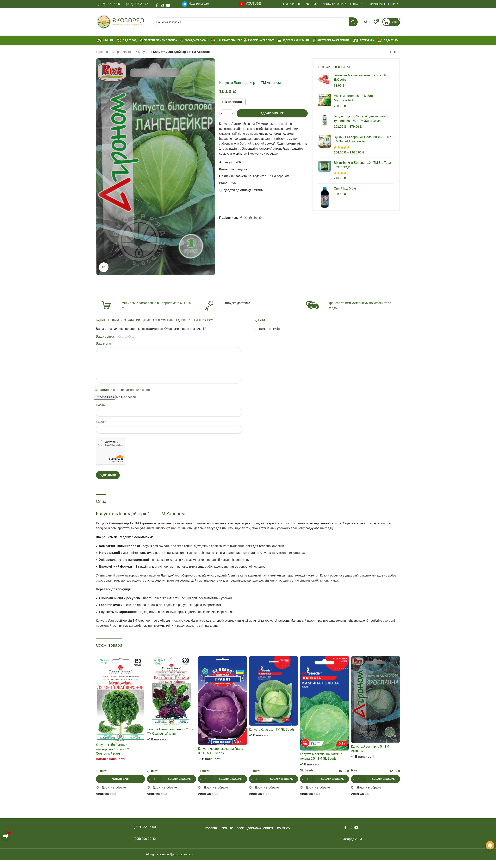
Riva (232, 183)
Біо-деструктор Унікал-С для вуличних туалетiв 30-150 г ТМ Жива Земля (361, 118)
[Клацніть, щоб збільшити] (103, 267)
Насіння (129, 51)
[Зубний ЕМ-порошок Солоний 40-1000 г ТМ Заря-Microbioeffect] (324, 145)
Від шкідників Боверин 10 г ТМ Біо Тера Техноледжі (362, 165)
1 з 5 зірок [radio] (119, 336)
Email (101, 422)
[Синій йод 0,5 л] (324, 197)
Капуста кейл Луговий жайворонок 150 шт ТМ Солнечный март (112, 749)
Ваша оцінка (105, 336)
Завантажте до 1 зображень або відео (122, 389)
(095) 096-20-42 (137, 4)
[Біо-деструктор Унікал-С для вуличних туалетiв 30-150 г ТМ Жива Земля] (324, 121)
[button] (171, 779)
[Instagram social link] (162, 4)
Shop (116, 51)
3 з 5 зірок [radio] (126, 336)
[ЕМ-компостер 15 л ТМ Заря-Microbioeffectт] (324, 101)
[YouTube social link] (167, 4)
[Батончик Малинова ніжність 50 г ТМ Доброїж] (324, 80)
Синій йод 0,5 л (345, 188)
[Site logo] (122, 21)
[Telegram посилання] (260, 217)
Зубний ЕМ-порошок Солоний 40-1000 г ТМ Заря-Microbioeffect (362, 139)
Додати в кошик (272, 113)
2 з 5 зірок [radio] (123, 336)
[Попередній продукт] (390, 52)
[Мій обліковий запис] (366, 22)
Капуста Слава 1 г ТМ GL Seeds (271, 729)
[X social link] (245, 217)
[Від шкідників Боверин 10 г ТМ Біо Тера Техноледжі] (324, 170)
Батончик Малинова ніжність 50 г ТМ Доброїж (360, 77)
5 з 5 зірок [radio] (132, 336)
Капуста (144, 51)
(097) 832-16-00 (109, 4)
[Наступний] (398, 52)
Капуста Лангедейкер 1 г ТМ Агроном (262, 176)
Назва (101, 405)
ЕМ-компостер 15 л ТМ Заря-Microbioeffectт (354, 98)
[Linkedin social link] (255, 217)
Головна (102, 51)
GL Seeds (306, 770)
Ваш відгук (104, 343)
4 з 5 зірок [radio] (129, 336)
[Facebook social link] (156, 4)
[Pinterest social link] (250, 217)
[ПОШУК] (353, 21)
